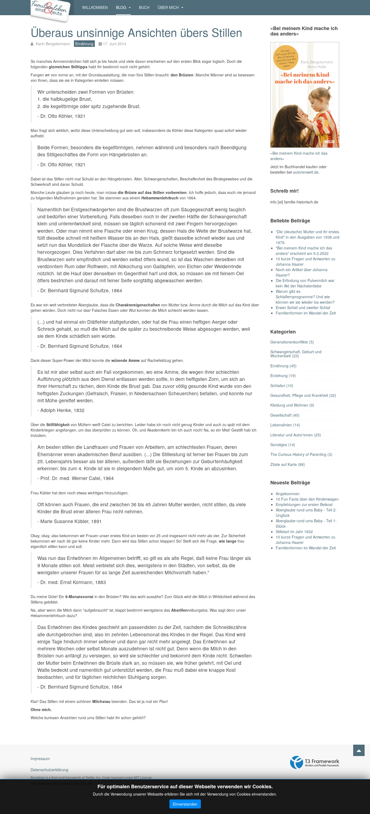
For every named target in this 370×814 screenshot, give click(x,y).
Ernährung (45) (283, 365)
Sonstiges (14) (282, 444)
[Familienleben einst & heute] (52, 7)
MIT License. (143, 777)
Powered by (314, 762)
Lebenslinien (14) (285, 424)
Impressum (40, 758)
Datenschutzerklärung (49, 769)
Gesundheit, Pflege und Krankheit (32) (303, 395)
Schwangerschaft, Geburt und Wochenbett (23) (296, 353)
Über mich (169, 7)
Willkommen (95, 7)
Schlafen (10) (281, 385)
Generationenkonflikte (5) (292, 342)
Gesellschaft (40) (285, 415)
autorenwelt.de (306, 172)
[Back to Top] (359, 750)
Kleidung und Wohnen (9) (292, 405)
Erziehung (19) (283, 375)
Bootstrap (38, 777)
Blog (121, 7)
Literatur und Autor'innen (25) (295, 434)
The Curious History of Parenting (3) (301, 454)
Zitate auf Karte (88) (287, 464)
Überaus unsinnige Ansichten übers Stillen (136, 32)
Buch (144, 7)
